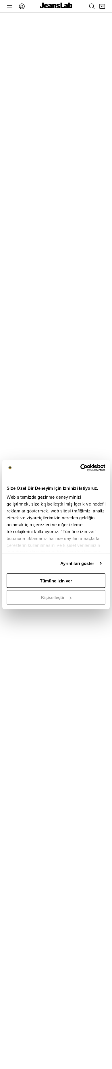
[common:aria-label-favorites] (9, 6)
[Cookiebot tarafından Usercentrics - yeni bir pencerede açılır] (80, 468)
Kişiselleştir (53, 597)
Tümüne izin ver (56, 580)
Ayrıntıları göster (77, 563)
